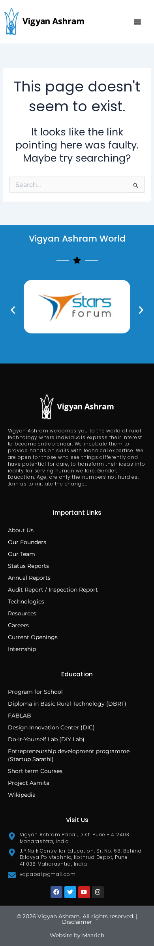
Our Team (21, 554)
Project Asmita (28, 782)
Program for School (36, 691)
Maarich (93, 935)
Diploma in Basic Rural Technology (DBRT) (67, 703)
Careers (18, 625)
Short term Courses (35, 771)
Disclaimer (77, 921)
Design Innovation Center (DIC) (51, 727)
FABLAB (19, 715)
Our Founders (27, 542)
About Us (21, 530)
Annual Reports (29, 577)
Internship (22, 649)
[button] (137, 22)
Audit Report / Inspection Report (53, 589)
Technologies (26, 601)
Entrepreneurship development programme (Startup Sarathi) (69, 755)
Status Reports (28, 565)
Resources (22, 613)
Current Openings (33, 637)
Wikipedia (22, 794)
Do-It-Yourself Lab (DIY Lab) (46, 739)
